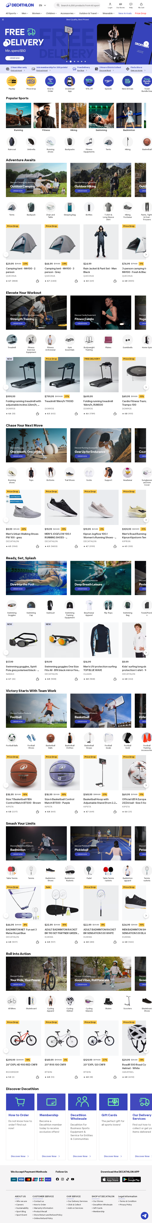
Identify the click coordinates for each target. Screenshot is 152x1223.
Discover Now (18, 1156)
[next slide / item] (146, 44)
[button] (66, 61)
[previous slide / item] (5, 44)
